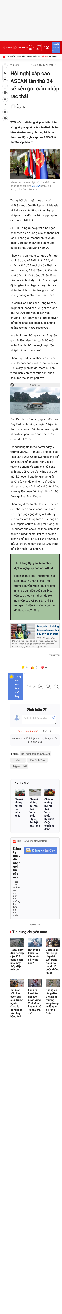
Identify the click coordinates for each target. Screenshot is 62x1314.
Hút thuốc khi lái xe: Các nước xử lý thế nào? (34, 956)
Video (29, 56)
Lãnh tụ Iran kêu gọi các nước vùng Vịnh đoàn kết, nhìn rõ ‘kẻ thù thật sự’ (34, 1001)
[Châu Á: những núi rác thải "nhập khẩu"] (20, 792)
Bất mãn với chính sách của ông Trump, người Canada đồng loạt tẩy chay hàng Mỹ (17, 1003)
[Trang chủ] (3, 56)
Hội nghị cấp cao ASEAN (35, 753)
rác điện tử (18, 760)
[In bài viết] (5, 118)
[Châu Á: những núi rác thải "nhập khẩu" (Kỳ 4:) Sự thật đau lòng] (34, 792)
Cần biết (30, 47)
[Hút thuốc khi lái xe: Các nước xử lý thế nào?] (35, 942)
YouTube (21, 47)
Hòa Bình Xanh (37, 760)
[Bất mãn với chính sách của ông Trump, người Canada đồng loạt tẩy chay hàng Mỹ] (17, 983)
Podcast (9, 47)
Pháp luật (54, 56)
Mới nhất (11, 56)
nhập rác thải (19, 766)
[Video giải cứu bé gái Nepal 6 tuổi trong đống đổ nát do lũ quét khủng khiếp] (53, 942)
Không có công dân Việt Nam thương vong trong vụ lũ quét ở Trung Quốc (52, 1001)
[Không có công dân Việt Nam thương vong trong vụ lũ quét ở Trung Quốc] (53, 983)
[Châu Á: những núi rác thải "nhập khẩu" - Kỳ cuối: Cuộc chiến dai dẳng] (49, 792)
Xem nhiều (20, 56)
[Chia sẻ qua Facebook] (40, 686)
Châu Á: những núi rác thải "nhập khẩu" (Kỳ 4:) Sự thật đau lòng (34, 812)
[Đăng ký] (40, 850)
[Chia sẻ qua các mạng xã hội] (56, 686)
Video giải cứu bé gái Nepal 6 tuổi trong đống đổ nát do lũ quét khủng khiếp (52, 961)
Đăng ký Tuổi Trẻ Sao (55, 47)
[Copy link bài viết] (48, 686)
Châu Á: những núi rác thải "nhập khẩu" (19, 807)
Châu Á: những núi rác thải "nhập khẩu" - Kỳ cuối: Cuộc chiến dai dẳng (49, 814)
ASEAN (36, 185)
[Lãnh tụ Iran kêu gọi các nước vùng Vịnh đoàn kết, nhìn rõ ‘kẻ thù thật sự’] (35, 983)
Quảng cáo (38, 47)
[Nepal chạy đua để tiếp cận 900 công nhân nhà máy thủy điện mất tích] (17, 942)
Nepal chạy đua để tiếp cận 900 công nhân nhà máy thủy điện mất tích (17, 959)
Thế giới (44, 56)
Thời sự (36, 56)
